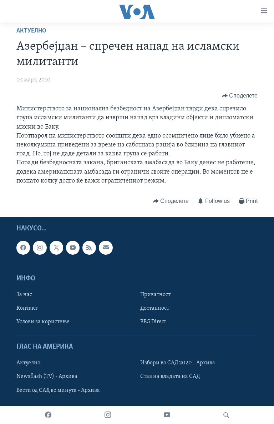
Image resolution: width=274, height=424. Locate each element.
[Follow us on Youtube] (73, 248)
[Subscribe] (105, 248)
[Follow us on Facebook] (23, 248)
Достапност (154, 308)
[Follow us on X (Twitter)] (56, 248)
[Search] (226, 415)
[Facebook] (48, 415)
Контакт (26, 308)
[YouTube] (167, 415)
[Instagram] (108, 415)
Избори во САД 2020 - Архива (177, 363)
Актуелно (31, 31)
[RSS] (89, 248)
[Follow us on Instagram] (39, 248)
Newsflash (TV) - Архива (46, 377)
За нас (24, 295)
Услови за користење (43, 322)
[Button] (240, 95)
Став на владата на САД (170, 377)
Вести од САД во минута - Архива (58, 390)
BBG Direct (153, 322)
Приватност (155, 295)
